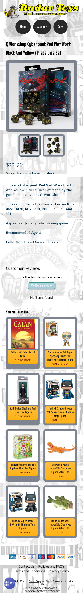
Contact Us (27, 567)
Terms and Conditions (29, 571)
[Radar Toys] (41, 17)
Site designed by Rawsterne (41, 588)
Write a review (41, 285)
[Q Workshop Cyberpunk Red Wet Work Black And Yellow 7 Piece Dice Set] (30, 145)
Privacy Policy (59, 571)
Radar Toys (35, 581)
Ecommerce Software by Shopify (42, 591)
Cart (60, 27)
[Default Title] (41, 96)
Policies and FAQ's (51, 567)
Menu (23, 27)
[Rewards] (9, 583)
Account (42, 27)
